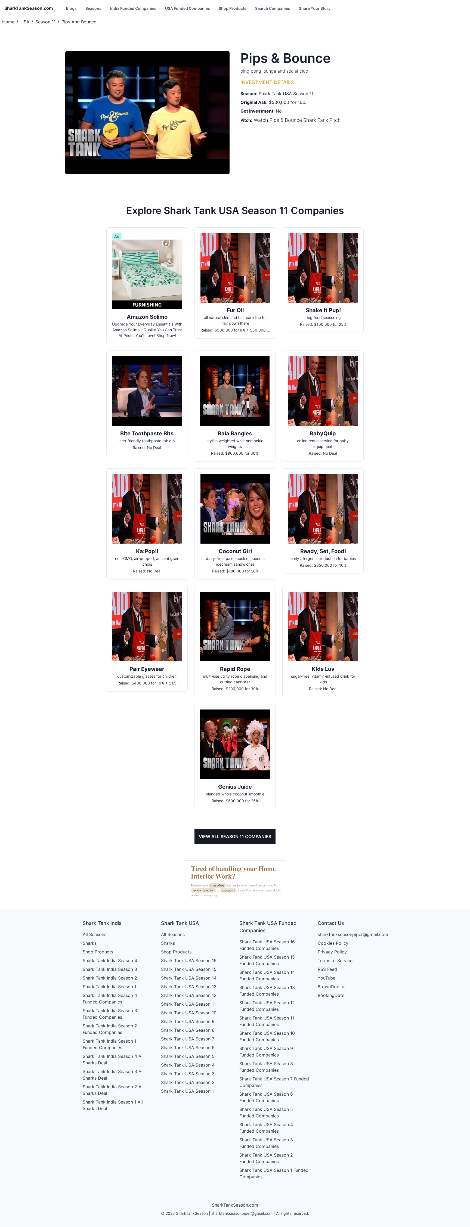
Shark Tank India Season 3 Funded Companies (110, 1014)
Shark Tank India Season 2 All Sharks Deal (113, 1090)
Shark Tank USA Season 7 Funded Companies (274, 1082)
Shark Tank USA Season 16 (189, 960)
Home (8, 21)
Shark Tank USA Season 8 (188, 1030)
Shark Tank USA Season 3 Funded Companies (266, 1143)
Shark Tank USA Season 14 (189, 978)
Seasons (93, 8)
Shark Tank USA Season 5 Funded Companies (266, 1112)
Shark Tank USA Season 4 (188, 1065)
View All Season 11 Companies (235, 836)
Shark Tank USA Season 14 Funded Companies (267, 975)
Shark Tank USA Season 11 (188, 1004)
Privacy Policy (332, 952)
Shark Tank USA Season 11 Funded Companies (266, 1021)
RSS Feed (327, 969)
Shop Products (232, 8)
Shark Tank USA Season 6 (188, 1047)
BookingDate (331, 995)
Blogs (71, 8)
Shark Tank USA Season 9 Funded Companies (266, 1052)
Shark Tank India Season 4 (110, 960)
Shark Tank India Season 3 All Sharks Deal (113, 1075)
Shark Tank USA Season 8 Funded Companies (266, 1067)
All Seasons (94, 934)
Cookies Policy (333, 943)
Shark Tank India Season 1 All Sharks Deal (113, 1105)
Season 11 (45, 21)
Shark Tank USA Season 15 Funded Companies (267, 960)
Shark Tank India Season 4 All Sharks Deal (113, 1059)
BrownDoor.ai (331, 986)
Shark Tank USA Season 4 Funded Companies (266, 1128)
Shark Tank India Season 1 (109, 986)
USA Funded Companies (187, 8)
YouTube (326, 978)
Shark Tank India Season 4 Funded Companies (110, 999)
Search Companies (272, 8)
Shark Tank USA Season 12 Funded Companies (267, 1006)
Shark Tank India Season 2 (110, 978)
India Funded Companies (133, 8)
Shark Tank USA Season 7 (187, 1039)
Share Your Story (314, 8)
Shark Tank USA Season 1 (187, 1091)
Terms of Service (335, 960)
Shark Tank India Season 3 (110, 969)
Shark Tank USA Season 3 (188, 1073)
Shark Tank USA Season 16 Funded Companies (267, 945)
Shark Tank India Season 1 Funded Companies (109, 1044)
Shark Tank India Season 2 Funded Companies (110, 1029)
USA (24, 21)
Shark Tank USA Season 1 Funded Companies (273, 1173)
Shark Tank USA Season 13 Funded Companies (267, 991)
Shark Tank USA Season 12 (189, 995)
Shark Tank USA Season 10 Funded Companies (267, 1036)
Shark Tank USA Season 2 (188, 1082)
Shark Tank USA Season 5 (188, 1056)
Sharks (90, 943)
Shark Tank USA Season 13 (189, 986)
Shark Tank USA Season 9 (188, 1021)
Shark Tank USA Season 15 (189, 969)
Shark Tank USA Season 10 (189, 1012)
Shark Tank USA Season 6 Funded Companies (266, 1097)
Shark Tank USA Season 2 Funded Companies (266, 1158)
